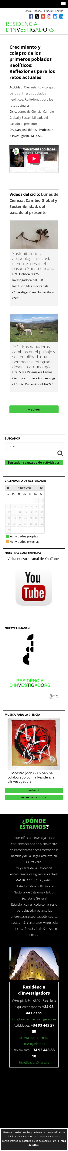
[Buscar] (60, 453)
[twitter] (37, 17)
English (59, 10)
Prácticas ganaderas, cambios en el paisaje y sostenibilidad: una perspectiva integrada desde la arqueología (33, 356)
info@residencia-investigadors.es (34, 1019)
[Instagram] (49, 17)
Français (48, 10)
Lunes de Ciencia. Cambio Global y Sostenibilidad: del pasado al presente (31, 117)
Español (37, 10)
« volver (34, 409)
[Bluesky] (55, 17)
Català (28, 10)
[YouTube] (43, 17)
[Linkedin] (61, 17)
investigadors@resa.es (34, 1062)
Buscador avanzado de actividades (34, 462)
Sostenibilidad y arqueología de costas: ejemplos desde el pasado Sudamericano (33, 261)
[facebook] (31, 17)
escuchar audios (33, 797)
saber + (33, 790)
